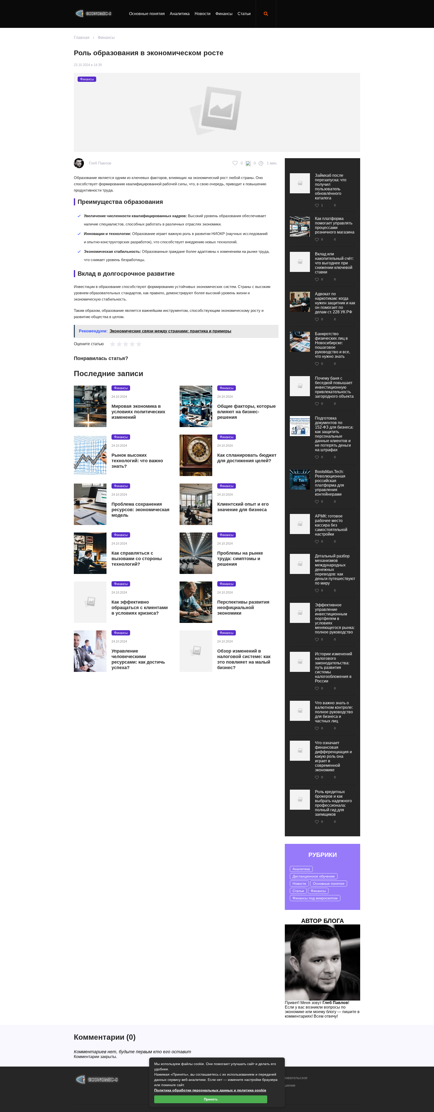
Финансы (224, 14)
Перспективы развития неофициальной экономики (243, 608)
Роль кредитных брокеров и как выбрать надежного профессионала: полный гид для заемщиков (333, 803)
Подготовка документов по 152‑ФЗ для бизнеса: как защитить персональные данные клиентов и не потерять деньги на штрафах (334, 434)
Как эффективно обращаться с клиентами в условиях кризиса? (140, 608)
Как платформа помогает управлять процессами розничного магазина (334, 225)
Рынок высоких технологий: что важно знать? (137, 461)
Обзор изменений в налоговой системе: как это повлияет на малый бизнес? (243, 659)
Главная (81, 37)
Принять (211, 1099)
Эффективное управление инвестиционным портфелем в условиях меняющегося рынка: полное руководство (335, 618)
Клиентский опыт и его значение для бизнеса (243, 507)
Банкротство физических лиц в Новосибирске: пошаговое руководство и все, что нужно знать (332, 345)
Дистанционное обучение (314, 876)
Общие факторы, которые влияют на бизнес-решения (246, 412)
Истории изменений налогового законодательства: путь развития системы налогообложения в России (333, 667)
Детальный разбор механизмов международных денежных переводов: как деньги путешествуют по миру (335, 569)
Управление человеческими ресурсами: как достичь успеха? (138, 659)
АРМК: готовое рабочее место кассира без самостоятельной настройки (331, 525)
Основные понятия (147, 14)
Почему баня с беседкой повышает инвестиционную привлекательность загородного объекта (334, 387)
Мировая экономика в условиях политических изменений (138, 412)
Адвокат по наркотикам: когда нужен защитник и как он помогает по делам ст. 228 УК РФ (335, 303)
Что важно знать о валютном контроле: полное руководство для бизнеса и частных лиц (334, 712)
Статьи (244, 14)
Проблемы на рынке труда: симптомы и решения (240, 559)
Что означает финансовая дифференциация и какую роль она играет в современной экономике (333, 756)
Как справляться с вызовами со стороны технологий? (137, 559)
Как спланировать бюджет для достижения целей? (247, 458)
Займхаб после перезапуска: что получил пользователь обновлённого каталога (330, 186)
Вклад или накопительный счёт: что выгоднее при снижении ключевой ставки (334, 263)
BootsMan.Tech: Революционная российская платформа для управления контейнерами (330, 483)
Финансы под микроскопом (315, 898)
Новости (202, 14)
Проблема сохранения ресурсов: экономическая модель (141, 510)
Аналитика (180, 14)
